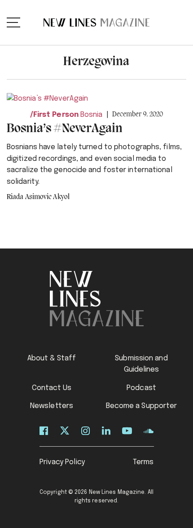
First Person (56, 115)
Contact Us (52, 388)
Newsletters (51, 406)
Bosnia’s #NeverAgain (65, 129)
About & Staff (51, 358)
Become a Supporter (141, 406)
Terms (143, 462)
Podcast (141, 388)
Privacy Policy (62, 462)
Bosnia (91, 115)
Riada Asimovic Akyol (38, 197)
